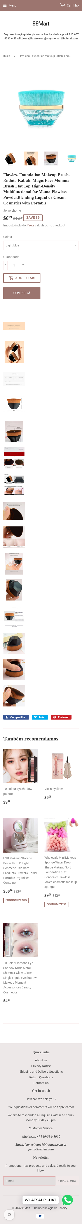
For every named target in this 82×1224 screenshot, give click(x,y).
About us (41, 1060)
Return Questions (41, 1077)
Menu (12, 5)
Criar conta (67, 1181)
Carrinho (72, 5)
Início (6, 55)
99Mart (25, 1208)
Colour (7, 237)
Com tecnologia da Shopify (50, 1208)
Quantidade (11, 257)
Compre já (21, 293)
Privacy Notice (41, 1066)
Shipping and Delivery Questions (41, 1071)
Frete (30, 225)
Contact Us (41, 1083)
